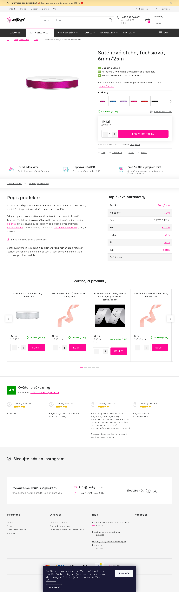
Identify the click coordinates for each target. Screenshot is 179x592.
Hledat (110, 20)
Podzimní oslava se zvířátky (106, 532)
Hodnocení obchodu (17, 529)
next (170, 318)
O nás (23, 9)
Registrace (164, 9)
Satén (166, 249)
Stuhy (166, 212)
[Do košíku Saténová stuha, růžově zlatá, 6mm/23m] (160, 347)
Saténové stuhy (15, 227)
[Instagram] (155, 491)
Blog (9, 526)
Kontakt (11, 9)
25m (167, 235)
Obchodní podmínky (60, 526)
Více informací (106, 86)
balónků (11, 223)
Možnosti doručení (163, 111)
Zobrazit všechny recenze (44, 392)
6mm (167, 242)
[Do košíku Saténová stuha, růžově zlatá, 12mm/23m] (77, 347)
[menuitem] (16, 33)
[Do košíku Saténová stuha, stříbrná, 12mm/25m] (36, 347)
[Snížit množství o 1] (105, 134)
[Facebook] (148, 491)
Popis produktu (14, 183)
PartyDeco (135, 144)
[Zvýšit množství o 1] (114, 134)
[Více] (164, 33)
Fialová (166, 227)
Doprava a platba (40, 9)
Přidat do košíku (143, 134)
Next (169, 101)
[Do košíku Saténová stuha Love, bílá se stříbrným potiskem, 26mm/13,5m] (118, 351)
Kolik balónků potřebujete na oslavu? (110, 522)
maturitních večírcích (65, 227)
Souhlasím (123, 573)
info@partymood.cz (93, 487)
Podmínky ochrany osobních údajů (67, 529)
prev (8, 318)
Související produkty (39, 183)
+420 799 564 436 (130, 17)
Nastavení (54, 587)
